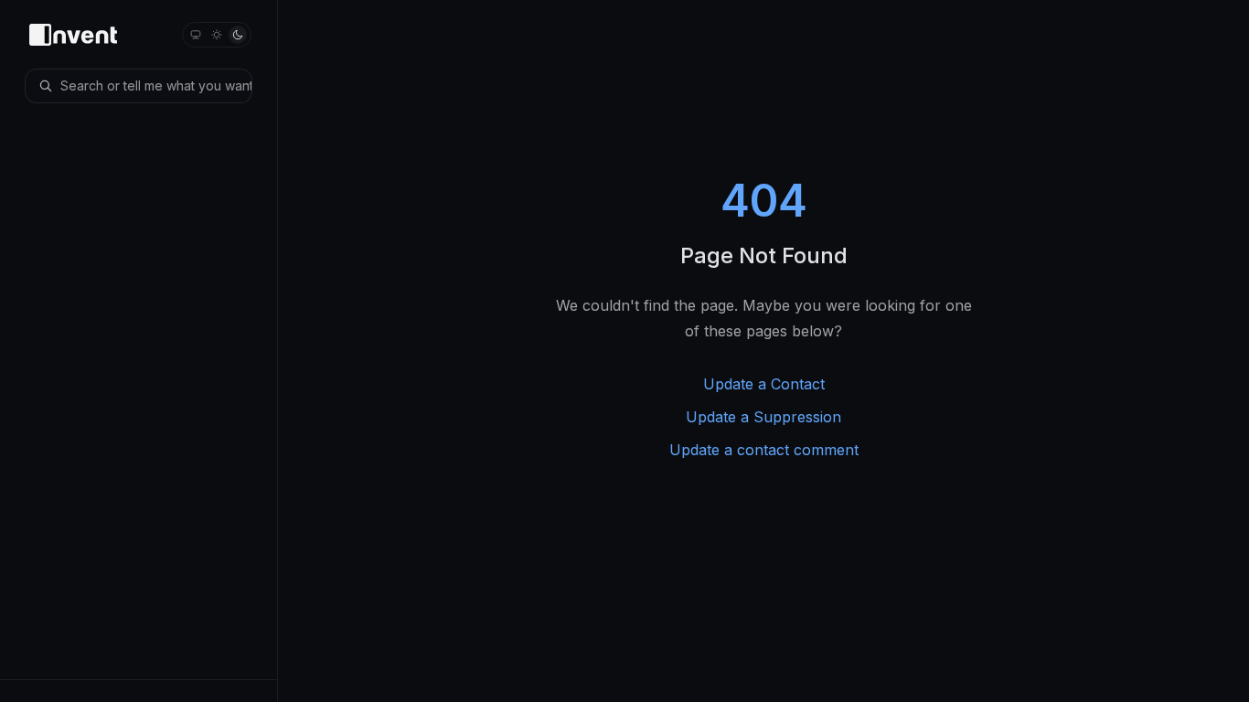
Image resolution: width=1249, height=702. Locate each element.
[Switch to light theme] (217, 35)
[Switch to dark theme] (238, 35)
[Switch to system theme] (196, 35)
